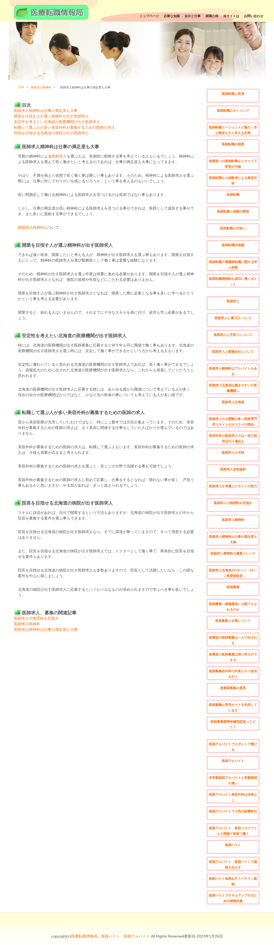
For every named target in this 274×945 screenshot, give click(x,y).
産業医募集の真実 (233, 688)
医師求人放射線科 (233, 469)
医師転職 (233, 194)
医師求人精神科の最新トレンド (233, 553)
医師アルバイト (233, 761)
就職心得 (212, 16)
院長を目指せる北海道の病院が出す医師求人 (51, 133)
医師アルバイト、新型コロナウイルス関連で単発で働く (233, 831)
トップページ (149, 16)
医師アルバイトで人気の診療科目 (233, 811)
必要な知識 (172, 16)
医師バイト (233, 845)
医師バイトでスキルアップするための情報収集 (233, 898)
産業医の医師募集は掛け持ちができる (233, 657)
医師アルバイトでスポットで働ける (233, 746)
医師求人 (59, 156)
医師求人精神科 (41, 87)
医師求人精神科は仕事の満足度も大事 (46, 110)
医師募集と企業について (233, 621)
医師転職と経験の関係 (233, 211)
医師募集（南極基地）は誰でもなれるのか (233, 606)
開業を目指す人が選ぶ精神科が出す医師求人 (51, 116)
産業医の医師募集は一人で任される (233, 640)
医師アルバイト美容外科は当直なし (233, 797)
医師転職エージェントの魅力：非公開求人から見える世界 (233, 130)
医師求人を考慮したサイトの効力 (233, 486)
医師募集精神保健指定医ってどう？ (233, 724)
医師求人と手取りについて (233, 335)
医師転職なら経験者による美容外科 (233, 180)
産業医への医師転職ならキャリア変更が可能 (233, 163)
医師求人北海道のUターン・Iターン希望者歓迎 (233, 573)
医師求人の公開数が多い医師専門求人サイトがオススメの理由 (233, 421)
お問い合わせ (253, 16)
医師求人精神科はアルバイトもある (233, 371)
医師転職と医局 (233, 94)
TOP (21, 87)
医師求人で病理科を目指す (36, 618)
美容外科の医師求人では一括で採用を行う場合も (233, 438)
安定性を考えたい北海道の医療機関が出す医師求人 (57, 122)
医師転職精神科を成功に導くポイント (233, 281)
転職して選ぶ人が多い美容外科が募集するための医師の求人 (64, 127)
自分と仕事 (193, 16)
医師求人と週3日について (233, 318)
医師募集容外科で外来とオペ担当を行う (233, 674)
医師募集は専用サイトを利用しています (233, 707)
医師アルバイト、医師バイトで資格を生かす (233, 864)
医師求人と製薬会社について (233, 351)
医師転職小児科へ (233, 228)
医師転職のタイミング (233, 110)
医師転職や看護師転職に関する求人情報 (233, 264)
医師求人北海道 (233, 402)
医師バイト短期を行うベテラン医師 (233, 881)
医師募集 (233, 587)
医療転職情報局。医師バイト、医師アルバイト (110, 936)
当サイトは (231, 16)
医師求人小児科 (233, 452)
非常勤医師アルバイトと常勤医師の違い (233, 780)
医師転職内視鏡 (233, 245)
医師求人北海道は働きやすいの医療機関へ (233, 388)
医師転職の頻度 (233, 144)
